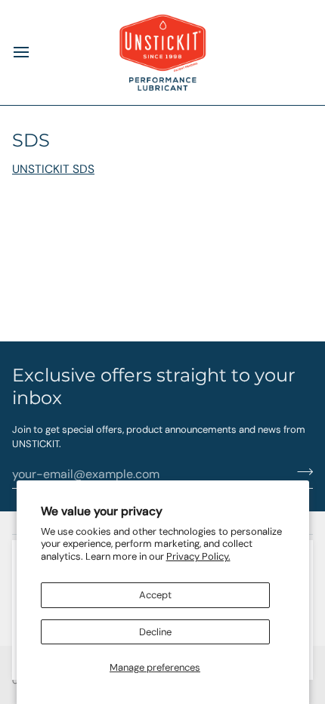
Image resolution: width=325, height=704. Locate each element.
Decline (155, 631)
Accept (155, 594)
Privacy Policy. (198, 556)
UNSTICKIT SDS (53, 169)
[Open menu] (34, 52)
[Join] (300, 472)
